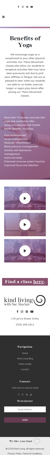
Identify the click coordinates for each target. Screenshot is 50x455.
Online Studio (25, 363)
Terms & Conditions (32, 453)
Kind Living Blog (25, 358)
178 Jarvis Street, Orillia (25, 318)
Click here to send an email (25, 387)
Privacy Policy (15, 453)
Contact (25, 369)
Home (25, 353)
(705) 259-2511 (25, 324)
